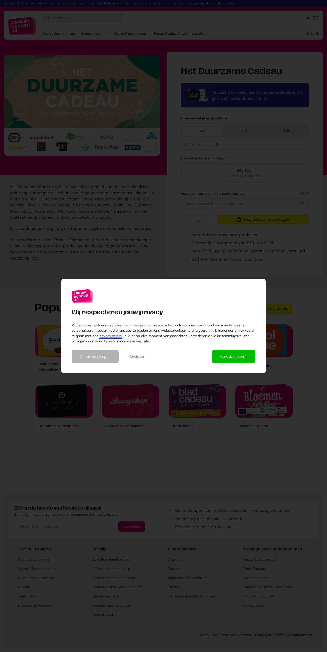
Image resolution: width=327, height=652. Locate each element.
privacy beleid (110, 335)
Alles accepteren (233, 356)
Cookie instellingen (95, 356)
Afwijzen (136, 356)
